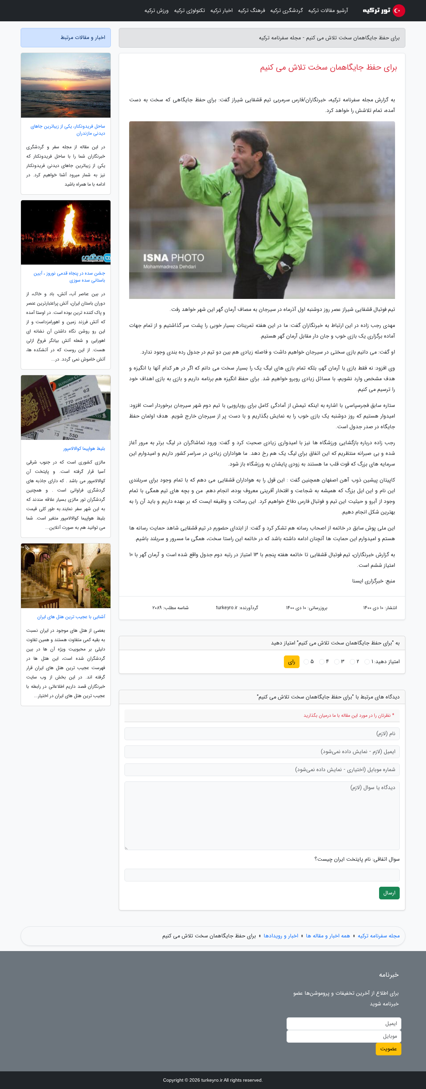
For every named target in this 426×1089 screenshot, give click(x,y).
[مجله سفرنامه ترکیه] (380, 11)
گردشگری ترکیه (286, 10)
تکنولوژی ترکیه (189, 10)
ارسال (389, 893)
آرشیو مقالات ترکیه (328, 10)
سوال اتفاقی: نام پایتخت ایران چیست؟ (357, 859)
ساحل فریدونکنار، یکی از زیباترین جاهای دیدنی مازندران (68, 130)
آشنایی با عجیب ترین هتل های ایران (71, 616)
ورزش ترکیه (156, 10)
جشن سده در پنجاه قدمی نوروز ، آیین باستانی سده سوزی (69, 277)
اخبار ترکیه (221, 10)
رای (291, 661)
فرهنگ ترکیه (251, 10)
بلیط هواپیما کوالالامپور (84, 448)
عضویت (388, 1049)
